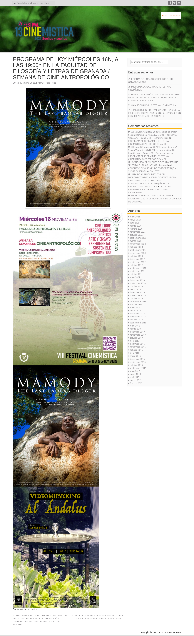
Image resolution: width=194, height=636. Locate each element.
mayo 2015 (135, 374)
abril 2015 (134, 377)
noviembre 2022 (138, 262)
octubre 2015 (136, 365)
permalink (32, 609)
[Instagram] (179, 3)
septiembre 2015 (138, 368)
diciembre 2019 (137, 292)
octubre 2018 (136, 319)
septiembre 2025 (138, 237)
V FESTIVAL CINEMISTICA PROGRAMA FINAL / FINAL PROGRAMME (150, 189)
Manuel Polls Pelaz (47, 82)
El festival (175, 15)
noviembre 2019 (138, 295)
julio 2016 (134, 352)
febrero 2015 (136, 383)
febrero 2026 (136, 228)
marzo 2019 (136, 310)
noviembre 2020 (138, 283)
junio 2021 (135, 277)
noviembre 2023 (138, 253)
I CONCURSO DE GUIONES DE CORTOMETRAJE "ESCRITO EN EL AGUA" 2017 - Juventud (153, 164)
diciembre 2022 (137, 259)
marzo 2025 (136, 240)
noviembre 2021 (138, 271)
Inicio (164, 15)
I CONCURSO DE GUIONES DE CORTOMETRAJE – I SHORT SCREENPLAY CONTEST (152, 168)
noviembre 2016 (138, 346)
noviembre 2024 (138, 243)
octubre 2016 (136, 349)
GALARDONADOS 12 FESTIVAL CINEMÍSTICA (153, 105)
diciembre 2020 (137, 280)
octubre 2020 (136, 286)
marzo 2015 (136, 380)
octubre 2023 (136, 256)
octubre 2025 (136, 234)
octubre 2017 (136, 337)
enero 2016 (135, 355)
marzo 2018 (136, 328)
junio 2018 (135, 325)
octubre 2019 (136, 298)
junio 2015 (135, 371)
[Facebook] (170, 3)
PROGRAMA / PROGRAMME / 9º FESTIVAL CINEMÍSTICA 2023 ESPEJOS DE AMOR (149, 142)
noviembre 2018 (138, 316)
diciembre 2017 (137, 331)
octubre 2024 (136, 246)
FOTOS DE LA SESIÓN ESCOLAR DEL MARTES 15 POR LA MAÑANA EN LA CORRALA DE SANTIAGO (97, 617)
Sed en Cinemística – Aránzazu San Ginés (151, 195)
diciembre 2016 (137, 343)
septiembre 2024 (138, 249)
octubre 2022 (136, 265)
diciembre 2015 (137, 359)
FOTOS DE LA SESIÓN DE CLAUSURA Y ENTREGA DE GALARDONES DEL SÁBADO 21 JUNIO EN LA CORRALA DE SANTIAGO (154, 97)
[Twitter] (175, 3)
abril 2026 (134, 222)
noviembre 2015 (138, 362)
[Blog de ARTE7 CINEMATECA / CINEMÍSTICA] (44, 28)
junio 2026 (135, 216)
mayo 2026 (135, 219)
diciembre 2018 (137, 313)
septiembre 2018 (138, 322)
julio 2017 (134, 340)
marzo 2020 (136, 289)
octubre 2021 (136, 274)
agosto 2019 (136, 304)
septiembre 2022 (138, 268)
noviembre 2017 (138, 334)
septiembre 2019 (138, 301)
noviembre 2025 (138, 231)
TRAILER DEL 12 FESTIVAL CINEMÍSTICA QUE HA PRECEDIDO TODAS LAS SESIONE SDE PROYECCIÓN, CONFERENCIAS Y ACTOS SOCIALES (154, 112)
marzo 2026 (136, 225)
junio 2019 (135, 307)
